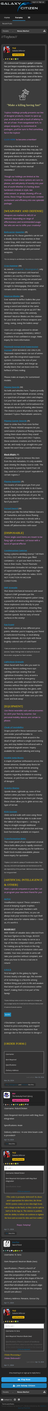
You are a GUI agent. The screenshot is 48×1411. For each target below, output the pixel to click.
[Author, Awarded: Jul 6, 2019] (26, 1105)
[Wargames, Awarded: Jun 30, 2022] (8, 59)
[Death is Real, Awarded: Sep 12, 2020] (4, 59)
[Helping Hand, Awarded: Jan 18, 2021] (18, 1251)
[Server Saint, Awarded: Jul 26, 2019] (20, 1105)
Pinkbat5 (25, 1085)
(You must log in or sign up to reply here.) (24, 1373)
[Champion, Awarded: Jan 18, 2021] (4, 1251)
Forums (19, 17)
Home (7, 17)
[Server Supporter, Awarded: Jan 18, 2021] (16, 1251)
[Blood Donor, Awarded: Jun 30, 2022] (10, 59)
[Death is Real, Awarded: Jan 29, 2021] (10, 1105)
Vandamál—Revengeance (26, 269)
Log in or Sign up (38, 2)
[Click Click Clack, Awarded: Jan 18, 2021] (12, 1251)
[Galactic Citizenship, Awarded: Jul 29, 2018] (18, 59)
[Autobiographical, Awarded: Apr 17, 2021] (6, 1105)
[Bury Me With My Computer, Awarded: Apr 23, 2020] (14, 1105)
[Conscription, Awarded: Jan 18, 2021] (6, 1251)
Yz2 (7, 1144)
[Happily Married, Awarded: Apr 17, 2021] (4, 1105)
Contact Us (7, 1400)
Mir (7, 1085)
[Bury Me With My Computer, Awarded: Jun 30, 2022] (12, 59)
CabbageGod (13, 1085)
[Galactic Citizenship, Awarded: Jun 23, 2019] (28, 1105)
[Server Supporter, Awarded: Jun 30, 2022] (16, 59)
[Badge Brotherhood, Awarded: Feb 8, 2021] (8, 1105)
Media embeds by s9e (32, 1406)
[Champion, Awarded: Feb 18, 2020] (18, 1105)
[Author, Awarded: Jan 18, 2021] (8, 1251)
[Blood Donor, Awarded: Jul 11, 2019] (24, 1105)
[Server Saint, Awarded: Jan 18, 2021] (14, 1251)
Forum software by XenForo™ (12, 1406)
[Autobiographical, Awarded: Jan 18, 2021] (10, 1251)
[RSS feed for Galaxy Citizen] (19, 1399)
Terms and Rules (8, 1404)
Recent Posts (7, 23)
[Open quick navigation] (44, 30)
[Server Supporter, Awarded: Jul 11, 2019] (22, 1105)
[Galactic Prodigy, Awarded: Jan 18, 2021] (20, 1251)
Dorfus (15, 1242)
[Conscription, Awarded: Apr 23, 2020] (16, 1105)
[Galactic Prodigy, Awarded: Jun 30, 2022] (14, 59)
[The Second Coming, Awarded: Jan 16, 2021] (12, 1105)
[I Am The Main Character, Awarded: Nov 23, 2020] (6, 59)
